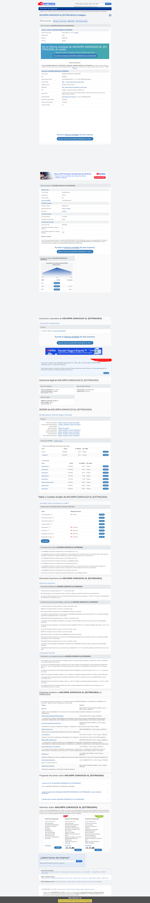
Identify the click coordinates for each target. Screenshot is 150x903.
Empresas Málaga (98, 881)
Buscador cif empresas (54, 871)
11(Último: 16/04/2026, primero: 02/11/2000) (69, 424)
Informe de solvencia (45, 871)
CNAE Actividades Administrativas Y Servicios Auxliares (61, 878)
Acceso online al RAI (86, 871)
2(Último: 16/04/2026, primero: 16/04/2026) (68, 435)
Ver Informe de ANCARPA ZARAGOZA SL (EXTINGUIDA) (75, 901)
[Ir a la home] (46, 3)
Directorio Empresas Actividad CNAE (56, 11)
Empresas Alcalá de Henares (60, 881)
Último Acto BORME (45, 200)
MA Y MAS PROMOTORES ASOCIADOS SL (51, 723)
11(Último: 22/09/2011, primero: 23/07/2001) (69, 430)
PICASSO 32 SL (45, 754)
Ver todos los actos (58, 440)
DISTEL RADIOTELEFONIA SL (48, 760)
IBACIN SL (43, 708)
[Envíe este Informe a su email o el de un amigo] (110, 15)
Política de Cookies (80, 889)
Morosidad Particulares (96, 871)
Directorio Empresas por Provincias (71, 11)
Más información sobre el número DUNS (75, 82)
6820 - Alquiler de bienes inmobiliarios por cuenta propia (74, 87)
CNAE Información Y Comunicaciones (80, 878)
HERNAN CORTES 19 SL (47, 729)
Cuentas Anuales (44, 873)
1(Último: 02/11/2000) (63, 428)
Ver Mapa (76, 32)
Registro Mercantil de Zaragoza (69, 96)
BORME (103, 871)
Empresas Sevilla (90, 881)
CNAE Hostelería (105, 878)
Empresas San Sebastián (81, 881)
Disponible (57, 283)
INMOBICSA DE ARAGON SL (48, 766)
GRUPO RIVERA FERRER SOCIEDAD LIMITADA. (52, 716)
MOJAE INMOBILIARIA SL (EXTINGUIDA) (50, 746)
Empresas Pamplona (71, 881)
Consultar (68, 208)
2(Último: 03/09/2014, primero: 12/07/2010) (68, 432)
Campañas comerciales (64, 871)
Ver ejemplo (48, 845)
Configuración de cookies (89, 889)
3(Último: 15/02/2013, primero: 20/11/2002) (68, 422)
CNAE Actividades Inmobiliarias (95, 878)
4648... (63, 82)
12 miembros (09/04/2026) (58, 331)
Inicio (46, 11)
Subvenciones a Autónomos (75, 871)
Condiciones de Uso (62, 889)
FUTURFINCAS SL (45, 734)
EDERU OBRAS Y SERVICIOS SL (48, 740)
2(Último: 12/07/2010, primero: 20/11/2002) (68, 433)
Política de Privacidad (70, 889)
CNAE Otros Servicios (45, 878)
